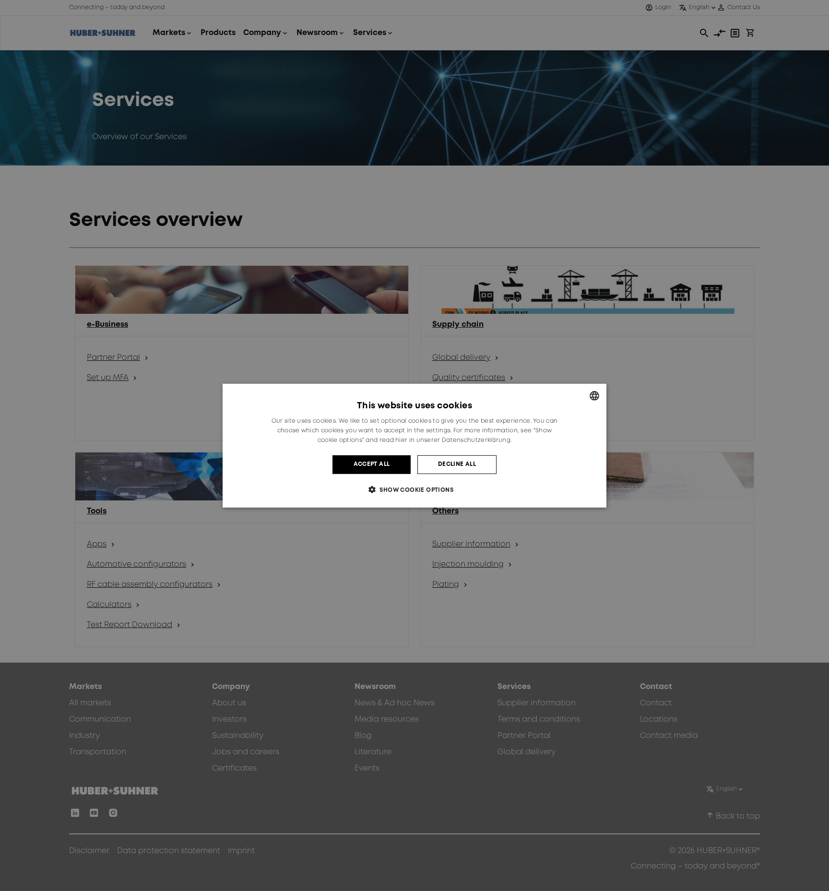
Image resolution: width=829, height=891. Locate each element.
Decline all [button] (457, 464)
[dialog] (414, 445)
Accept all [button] (372, 464)
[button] (414, 490)
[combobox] (594, 395)
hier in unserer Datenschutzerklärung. (453, 440)
